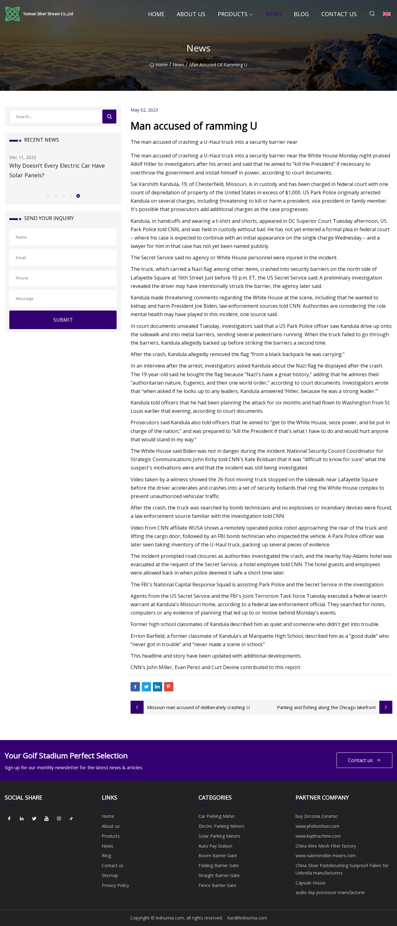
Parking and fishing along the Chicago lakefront (326, 707)
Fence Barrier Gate (217, 885)
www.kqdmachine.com (318, 836)
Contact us (339, 14)
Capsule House (311, 883)
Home (156, 14)
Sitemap (110, 875)
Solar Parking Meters (219, 836)
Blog (301, 14)
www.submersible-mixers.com (326, 855)
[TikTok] (71, 818)
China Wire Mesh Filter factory (326, 846)
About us (191, 14)
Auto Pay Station (215, 846)
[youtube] (46, 818)
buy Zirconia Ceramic (317, 816)
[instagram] (59, 818)
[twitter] (34, 818)
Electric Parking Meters (221, 826)
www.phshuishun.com (317, 826)
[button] (48, 195)
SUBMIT (63, 319)
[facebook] (9, 818)
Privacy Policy (115, 885)
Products (233, 14)
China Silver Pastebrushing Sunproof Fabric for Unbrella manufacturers (342, 869)
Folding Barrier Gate (218, 865)
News (273, 14)
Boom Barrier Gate (217, 855)
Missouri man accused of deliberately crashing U (198, 707)
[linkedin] (21, 818)
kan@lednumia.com (247, 918)
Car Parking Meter (216, 816)
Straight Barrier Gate (219, 875)
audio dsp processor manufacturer (330, 892)
